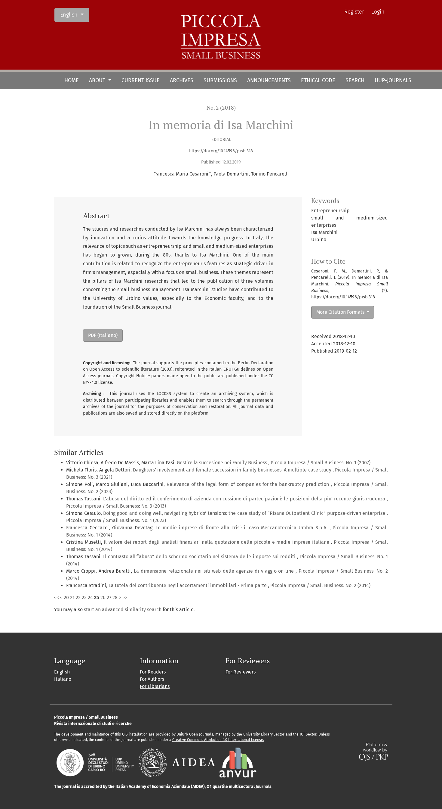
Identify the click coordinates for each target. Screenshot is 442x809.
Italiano (62, 679)
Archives (181, 80)
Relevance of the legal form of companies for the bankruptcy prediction (249, 484)
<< (56, 597)
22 (78, 597)
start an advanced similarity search (122, 609)
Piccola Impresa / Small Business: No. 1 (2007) (320, 462)
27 (109, 597)
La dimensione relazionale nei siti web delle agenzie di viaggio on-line (215, 571)
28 (115, 597)
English (74, 14)
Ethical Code (318, 80)
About (98, 80)
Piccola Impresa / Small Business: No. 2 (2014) (320, 585)
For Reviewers (241, 672)
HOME (71, 80)
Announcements (269, 80)
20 (66, 597)
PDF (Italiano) (103, 335)
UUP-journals (393, 80)
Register (354, 11)
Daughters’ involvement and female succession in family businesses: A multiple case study (233, 470)
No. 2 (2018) (221, 107)
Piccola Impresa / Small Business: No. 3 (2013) (116, 506)
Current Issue (140, 80)
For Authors (152, 679)
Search (354, 80)
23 (84, 597)
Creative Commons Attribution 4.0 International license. (218, 740)
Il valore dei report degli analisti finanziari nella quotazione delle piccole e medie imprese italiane (217, 542)
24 (90, 597)
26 (103, 597)
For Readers (153, 672)
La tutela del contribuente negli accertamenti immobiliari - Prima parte (188, 585)
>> (124, 597)
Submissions (220, 80)
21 (72, 597)
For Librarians (155, 686)
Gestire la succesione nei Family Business (222, 462)
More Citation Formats (341, 312)
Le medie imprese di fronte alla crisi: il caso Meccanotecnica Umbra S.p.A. (242, 528)
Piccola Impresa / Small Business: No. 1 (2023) (116, 520)
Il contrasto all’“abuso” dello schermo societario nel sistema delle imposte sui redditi (200, 556)
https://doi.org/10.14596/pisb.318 (221, 151)
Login (378, 11)
